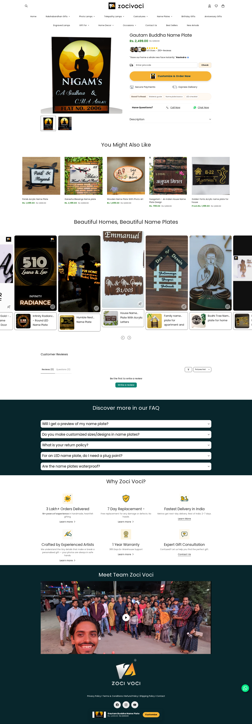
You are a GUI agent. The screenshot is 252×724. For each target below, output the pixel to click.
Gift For (83, 25)
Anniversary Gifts (213, 16)
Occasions (128, 25)
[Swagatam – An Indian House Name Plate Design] (168, 176)
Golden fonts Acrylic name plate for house (210, 201)
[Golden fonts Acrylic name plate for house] (211, 176)
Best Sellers (172, 25)
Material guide (155, 96)
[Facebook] (117, 704)
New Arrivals (193, 25)
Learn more (66, 521)
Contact (160, 696)
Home (33, 16)
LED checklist (191, 96)
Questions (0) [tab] (63, 369)
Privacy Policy (94, 696)
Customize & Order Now (174, 76)
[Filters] (188, 369)
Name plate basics (174, 96)
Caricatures (139, 16)
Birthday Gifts (188, 16)
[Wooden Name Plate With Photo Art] (126, 176)
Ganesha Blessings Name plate (80, 199)
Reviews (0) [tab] (48, 369)
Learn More (184, 518)
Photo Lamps (85, 16)
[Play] (126, 617)
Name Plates (163, 16)
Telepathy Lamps (113, 16)
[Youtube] (134, 704)
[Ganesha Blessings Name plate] (84, 176)
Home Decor (104, 25)
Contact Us (151, 25)
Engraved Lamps (61, 25)
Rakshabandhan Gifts (57, 16)
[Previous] (12, 175)
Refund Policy (131, 696)
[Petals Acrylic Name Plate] (41, 176)
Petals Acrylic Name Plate (35, 199)
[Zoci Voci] (126, 6)
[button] (223, 6)
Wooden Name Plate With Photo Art (125, 199)
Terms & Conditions (113, 696)
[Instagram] (126, 704)
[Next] (240, 175)
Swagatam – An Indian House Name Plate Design (167, 201)
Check (205, 65)
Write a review (126, 385)
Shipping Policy (147, 696)
